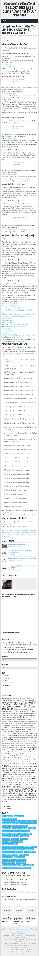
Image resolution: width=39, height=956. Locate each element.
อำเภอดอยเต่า (24, 723)
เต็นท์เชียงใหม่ (32, 772)
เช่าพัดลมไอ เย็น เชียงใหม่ (26, 745)
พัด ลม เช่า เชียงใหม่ (10, 711)
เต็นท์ (11, 770)
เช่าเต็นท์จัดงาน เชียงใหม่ (15, 760)
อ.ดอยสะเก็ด (18, 719)
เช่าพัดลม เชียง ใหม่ (31, 741)
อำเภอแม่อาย (23, 731)
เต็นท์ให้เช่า (29, 782)
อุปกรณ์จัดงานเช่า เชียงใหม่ (9, 333)
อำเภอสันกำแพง (13, 725)
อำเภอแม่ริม (15, 836)
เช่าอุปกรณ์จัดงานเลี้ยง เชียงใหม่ (11, 752)
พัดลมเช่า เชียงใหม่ (7, 329)
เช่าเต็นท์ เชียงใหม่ (25, 764)
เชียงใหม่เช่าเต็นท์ (17, 739)
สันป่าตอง (17, 717)
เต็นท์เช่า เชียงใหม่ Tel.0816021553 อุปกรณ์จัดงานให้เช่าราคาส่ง (19, 9)
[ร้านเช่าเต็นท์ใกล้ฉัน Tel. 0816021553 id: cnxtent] (7, 911)
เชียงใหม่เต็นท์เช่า (7, 741)
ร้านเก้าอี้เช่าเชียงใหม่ (10, 713)
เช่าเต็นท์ (33, 758)
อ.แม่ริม (13, 721)
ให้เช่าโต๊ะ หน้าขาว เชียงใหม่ (14, 799)
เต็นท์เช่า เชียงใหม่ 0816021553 (11, 632)
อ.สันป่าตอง (4, 721)
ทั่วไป (11, 700)
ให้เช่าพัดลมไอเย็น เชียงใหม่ (13, 795)
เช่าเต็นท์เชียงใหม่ (18, 852)
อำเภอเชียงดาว (32, 727)
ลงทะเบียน (6, 675)
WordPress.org (7, 685)
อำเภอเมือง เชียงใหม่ (6, 729)
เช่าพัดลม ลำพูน (23, 741)
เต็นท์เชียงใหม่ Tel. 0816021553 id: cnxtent (15, 647)
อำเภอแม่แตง (5, 733)
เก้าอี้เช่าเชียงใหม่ (20, 937)
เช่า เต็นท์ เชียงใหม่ (14, 764)
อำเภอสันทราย (23, 725)
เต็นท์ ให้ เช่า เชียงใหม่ (16, 785)
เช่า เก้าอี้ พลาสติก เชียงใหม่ (17, 758)
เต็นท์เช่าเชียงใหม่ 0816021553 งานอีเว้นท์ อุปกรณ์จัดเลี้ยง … (20, 892)
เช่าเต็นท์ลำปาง (34, 760)
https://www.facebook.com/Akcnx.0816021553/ (15, 326)
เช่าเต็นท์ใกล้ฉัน (29, 766)
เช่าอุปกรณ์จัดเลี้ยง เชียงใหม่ (13, 756)
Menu (4, 20)
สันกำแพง (9, 717)
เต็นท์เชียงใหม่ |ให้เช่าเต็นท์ (7, 774)
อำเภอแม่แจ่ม (31, 731)
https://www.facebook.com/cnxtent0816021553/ (15, 324)
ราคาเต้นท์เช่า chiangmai (23, 711)
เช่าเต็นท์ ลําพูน (12, 762)
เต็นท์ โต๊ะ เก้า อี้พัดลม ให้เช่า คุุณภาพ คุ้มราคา (14, 335)
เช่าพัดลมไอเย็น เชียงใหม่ (16, 745)
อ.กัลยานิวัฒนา (8, 719)
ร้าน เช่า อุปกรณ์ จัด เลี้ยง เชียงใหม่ (22, 713)
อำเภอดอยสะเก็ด (8, 723)
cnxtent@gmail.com (10, 67)
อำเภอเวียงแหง (26, 729)
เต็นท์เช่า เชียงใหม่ (7, 318)
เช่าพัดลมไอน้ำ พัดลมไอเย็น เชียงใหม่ (16, 743)
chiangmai (4, 698)
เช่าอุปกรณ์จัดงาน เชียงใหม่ (25, 35)
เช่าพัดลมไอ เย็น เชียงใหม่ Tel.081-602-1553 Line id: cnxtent (20, 644)
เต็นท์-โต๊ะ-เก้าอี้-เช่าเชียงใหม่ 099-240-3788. (15, 884)
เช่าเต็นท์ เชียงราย (30, 762)
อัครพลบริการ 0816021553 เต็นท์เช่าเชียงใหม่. (21, 950)
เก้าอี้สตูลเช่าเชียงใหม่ (22, 737)
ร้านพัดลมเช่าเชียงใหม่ (11, 943)
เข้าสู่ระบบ (6, 678)
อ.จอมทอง (13, 719)
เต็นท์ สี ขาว (4, 772)
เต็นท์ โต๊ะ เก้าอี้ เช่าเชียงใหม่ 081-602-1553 (15, 880)
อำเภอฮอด (26, 727)
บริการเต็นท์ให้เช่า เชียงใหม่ (20, 709)
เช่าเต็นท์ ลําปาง (5, 762)
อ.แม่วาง (17, 721)
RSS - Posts (6, 806)
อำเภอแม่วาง (8, 731)
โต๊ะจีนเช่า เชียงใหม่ (6, 793)
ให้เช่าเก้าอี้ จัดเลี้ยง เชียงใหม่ (15, 797)
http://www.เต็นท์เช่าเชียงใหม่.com (11, 304)
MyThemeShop (22, 933)
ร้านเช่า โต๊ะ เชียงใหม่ (7, 715)
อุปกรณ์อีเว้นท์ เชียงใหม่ (26, 735)
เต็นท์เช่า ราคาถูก (14, 776)
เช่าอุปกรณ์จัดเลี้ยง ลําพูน (21, 754)
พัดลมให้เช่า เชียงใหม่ (8, 331)
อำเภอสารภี (5, 727)
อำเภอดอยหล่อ (17, 723)
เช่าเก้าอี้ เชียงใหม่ (27, 758)
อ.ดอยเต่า (23, 719)
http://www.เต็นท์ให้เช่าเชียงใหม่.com (12, 306)
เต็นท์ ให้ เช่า (24, 782)
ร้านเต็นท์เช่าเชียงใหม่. (27, 715)
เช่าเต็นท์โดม (12, 766)
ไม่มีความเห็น (11, 38)
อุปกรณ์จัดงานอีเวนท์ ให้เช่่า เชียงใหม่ (12, 308)
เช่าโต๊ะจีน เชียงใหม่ (18, 768)
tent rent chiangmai (28, 698)
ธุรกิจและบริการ (18, 700)
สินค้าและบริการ (27, 717)
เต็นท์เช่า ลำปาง (33, 776)
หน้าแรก (18, 935)
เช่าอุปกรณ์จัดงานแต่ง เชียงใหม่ (26, 752)
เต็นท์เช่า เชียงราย (7, 778)
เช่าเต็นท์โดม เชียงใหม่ (20, 766)
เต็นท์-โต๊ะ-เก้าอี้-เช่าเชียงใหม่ (19, 770)
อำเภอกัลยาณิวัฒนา (29, 721)
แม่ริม (16, 789)
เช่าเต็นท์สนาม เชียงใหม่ (21, 762)
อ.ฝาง (27, 719)
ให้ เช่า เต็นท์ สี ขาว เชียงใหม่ (27, 797)
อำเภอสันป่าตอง (30, 725)
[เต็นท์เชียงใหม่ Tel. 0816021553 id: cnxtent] (31, 911)
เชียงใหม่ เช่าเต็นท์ (25, 739)
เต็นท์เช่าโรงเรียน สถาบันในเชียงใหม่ (13, 782)
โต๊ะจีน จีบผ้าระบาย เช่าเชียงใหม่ (23, 535)
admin (3, 35)
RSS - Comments (7, 808)
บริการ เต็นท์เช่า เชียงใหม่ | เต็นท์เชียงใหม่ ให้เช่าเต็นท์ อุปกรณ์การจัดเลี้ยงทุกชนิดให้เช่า (19, 705)
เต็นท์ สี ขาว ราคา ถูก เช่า (12, 772)
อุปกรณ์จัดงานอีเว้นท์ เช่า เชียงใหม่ (24, 733)
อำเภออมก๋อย (20, 727)
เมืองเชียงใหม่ (32, 787)
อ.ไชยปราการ (22, 721)
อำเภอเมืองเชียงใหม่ (16, 729)
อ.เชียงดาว (9, 721)
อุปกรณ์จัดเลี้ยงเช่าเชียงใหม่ (13, 735)
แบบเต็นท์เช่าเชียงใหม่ (10, 789)
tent (11, 698)
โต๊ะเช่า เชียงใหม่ (15, 793)
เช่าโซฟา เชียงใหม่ (10, 768)
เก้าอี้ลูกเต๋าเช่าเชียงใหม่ (13, 737)
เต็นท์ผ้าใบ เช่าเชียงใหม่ (31, 770)
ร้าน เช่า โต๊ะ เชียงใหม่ (17, 715)
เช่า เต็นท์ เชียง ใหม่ (30, 852)
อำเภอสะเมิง (5, 725)
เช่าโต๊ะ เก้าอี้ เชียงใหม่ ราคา (29, 768)
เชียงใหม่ (9, 739)
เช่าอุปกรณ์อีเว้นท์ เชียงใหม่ (27, 756)
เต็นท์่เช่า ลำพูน (24, 787)
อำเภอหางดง (12, 727)
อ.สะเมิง (33, 719)
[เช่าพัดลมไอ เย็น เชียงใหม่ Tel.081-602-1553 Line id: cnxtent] (19, 911)
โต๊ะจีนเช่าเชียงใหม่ (27, 791)
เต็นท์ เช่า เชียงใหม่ (25, 778)
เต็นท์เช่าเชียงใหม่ (7, 320)
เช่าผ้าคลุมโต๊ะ (16, 741)
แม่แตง (19, 789)
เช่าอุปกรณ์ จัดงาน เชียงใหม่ (29, 747)
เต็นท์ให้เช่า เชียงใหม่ (11, 787)
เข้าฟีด (5, 680)
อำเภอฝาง (30, 723)
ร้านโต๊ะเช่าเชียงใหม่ (29, 935)
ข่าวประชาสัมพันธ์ (7, 816)
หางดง (3, 719)
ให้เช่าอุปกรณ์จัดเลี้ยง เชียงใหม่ (22, 867)
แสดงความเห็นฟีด (8, 683)
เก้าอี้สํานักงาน (30, 737)
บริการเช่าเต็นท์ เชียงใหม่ (9, 818)
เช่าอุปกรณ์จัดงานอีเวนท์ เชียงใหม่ (16, 747)
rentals (8, 698)
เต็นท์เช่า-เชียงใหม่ (7, 535)
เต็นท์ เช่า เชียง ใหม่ (16, 778)
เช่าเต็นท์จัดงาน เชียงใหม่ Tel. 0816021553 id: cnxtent (18, 649)
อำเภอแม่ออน (15, 731)
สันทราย (13, 717)
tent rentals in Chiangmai (18, 698)
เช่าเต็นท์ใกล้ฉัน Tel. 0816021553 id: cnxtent (15, 652)
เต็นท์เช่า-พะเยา (21, 774)
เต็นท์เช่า (15, 774)
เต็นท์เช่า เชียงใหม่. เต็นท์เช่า (14, 781)
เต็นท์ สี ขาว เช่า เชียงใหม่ (23, 772)
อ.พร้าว (29, 719)
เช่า (12, 741)
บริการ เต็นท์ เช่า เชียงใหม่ (12, 702)
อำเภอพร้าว (34, 723)
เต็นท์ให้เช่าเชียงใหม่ (7, 322)
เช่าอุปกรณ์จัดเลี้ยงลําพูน (9, 849)
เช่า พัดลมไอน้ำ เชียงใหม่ (29, 743)
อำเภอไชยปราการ (13, 733)
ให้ (20, 793)
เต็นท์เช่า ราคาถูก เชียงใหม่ (24, 776)
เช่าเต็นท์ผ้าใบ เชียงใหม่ (26, 760)
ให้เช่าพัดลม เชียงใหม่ (26, 793)
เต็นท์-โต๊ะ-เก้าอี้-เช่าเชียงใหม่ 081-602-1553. (15, 882)
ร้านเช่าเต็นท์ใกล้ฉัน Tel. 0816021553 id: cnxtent (17, 642)
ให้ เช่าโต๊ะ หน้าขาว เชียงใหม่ (27, 799)
